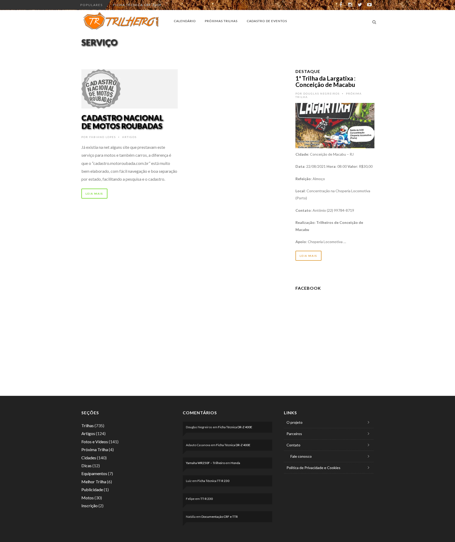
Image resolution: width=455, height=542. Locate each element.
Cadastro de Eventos (267, 21)
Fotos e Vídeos (94, 441)
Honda (235, 463)
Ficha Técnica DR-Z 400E (235, 427)
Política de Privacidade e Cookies (313, 467)
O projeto (294, 422)
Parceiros (294, 433)
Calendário (185, 21)
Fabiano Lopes (102, 137)
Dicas (86, 465)
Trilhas (87, 425)
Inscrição (89, 505)
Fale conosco (301, 456)
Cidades (88, 457)
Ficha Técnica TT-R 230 (213, 481)
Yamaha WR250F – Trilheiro (205, 463)
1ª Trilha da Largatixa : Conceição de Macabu (325, 81)
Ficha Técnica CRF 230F (137, 5)
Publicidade (92, 489)
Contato (293, 445)
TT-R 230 (206, 499)
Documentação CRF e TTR (219, 517)
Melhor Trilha (93, 481)
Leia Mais (94, 193)
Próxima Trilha (94, 449)
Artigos (129, 137)
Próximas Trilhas (221, 21)
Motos (87, 497)
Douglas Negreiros (321, 93)
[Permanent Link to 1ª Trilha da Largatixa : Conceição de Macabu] (334, 125)
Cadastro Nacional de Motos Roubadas (122, 121)
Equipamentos (94, 473)
